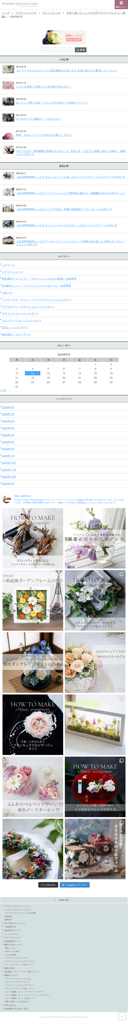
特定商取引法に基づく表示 (16, 1008)
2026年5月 (8, 428)
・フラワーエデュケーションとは (16, 978)
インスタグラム (11, 933)
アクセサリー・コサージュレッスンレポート (28, 306)
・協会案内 (7, 916)
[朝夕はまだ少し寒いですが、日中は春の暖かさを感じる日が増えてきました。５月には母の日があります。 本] (95, 662)
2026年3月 (8, 442)
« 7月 (3, 390)
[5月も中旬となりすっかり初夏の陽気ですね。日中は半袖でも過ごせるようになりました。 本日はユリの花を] (95, 600)
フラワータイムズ (12, 937)
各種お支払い (10, 967)
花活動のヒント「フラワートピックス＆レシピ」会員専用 (36, 285)
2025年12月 (9, 463)
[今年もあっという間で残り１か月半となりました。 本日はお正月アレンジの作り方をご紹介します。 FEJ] (95, 787)
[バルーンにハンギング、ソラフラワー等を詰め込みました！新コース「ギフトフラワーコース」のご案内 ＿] (32, 849)
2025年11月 (9, 470)
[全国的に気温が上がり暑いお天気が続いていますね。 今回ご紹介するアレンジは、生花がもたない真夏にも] (95, 538)
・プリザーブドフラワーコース (16, 957)
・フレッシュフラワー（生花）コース (18, 964)
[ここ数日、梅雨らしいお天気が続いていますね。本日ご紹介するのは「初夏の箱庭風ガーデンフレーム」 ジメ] (32, 600)
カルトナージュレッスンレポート (22, 320)
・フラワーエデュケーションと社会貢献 (19, 912)
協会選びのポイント (13, 930)
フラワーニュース (25, 13)
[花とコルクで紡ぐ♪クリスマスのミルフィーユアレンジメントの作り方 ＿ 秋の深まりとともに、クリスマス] (95, 849)
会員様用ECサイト (12, 941)
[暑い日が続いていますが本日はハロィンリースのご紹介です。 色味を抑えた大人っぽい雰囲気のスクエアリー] (32, 538)
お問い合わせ (10, 1005)
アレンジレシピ (51, 13)
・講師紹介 (7, 919)
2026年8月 (8, 407)
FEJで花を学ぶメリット (15, 923)
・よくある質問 (9, 954)
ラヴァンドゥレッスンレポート (20, 313)
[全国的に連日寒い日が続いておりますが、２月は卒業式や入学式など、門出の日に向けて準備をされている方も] (32, 724)
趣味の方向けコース (13, 944)
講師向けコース (11, 975)
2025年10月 (9, 477)
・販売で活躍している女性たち (16, 1001)
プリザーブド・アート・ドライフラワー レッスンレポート (37, 299)
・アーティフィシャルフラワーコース (18, 961)
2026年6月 (8, 421)
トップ (6, 13)
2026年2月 (8, 449)
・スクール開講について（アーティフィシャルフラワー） (27, 995)
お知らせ (7, 292)
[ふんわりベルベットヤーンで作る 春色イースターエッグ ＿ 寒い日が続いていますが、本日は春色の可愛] (32, 787)
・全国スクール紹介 (11, 951)
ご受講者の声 (10, 926)
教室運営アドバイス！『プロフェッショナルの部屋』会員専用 (39, 279)
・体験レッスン (9, 948)
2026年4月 (8, 435)
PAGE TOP (64, 900)
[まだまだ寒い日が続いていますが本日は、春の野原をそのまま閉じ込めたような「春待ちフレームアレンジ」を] (95, 724)
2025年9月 (8, 483)
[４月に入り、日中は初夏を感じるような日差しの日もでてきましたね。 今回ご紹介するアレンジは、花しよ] (32, 662)
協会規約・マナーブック (16, 334)
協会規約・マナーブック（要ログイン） (22, 971)
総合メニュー (121, 6)
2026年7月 (8, 414)
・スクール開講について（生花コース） (19, 998)
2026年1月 (8, 456)
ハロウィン (8, 265)
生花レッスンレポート (15, 327)
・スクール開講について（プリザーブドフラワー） (24, 991)
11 (32, 373)
